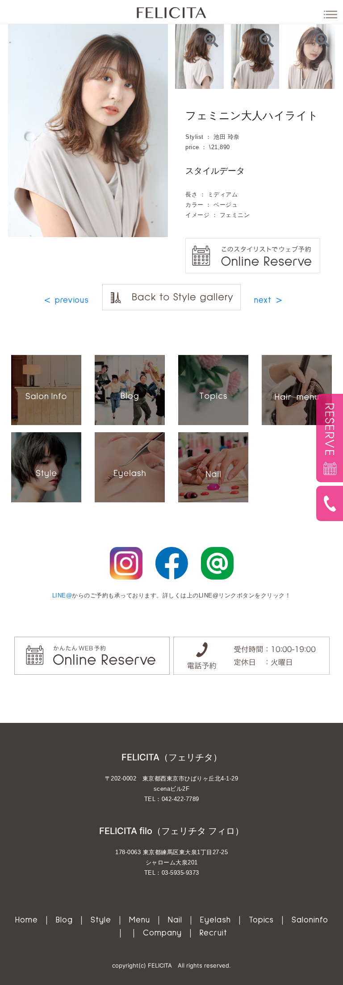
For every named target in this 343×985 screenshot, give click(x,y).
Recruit (213, 933)
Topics (261, 920)
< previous (66, 300)
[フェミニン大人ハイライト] (199, 55)
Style (101, 920)
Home (26, 920)
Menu (139, 920)
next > (268, 300)
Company (162, 933)
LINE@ (62, 595)
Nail (175, 920)
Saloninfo (310, 920)
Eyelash (215, 920)
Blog (64, 920)
